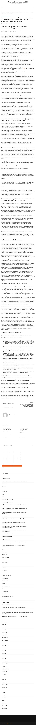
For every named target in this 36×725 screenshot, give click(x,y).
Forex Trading (4, 552)
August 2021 (4, 692)
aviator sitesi (4, 483)
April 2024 (4, 627)
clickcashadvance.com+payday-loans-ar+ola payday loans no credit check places (14, 531)
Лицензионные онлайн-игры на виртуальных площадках (24, 429)
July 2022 (3, 674)
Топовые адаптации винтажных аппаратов (9, 604)
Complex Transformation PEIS (18, 2)
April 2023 (4, 655)
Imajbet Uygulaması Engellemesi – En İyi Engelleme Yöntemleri (13, 607)
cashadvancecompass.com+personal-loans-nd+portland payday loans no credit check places (14, 509)
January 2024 (4, 635)
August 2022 (4, 671)
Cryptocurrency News (6, 539)
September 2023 (5, 645)
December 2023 (5, 637)
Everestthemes (10, 723)
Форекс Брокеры (5, 591)
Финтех (3, 588)
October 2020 (4, 705)
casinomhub (4, 516)
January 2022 (4, 682)
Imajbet (3, 559)
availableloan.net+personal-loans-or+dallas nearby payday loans (14, 481)
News (3, 565)
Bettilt (3, 489)
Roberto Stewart (17, 23)
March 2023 (4, 658)
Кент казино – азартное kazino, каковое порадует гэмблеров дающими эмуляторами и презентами (27, 405)
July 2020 (4, 710)
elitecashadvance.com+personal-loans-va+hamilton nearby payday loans (13, 546)
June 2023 (4, 650)
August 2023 (4, 648)
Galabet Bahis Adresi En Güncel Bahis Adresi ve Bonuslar (12, 609)
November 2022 (5, 663)
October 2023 (4, 642)
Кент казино (23, 68)
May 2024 (4, 624)
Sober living (4, 573)
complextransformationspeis (6, 15)
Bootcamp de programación (7, 502)
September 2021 (5, 690)
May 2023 (4, 653)
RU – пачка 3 (4, 570)
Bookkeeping (4, 496)
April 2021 (4, 703)
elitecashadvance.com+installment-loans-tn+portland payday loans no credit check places (14, 542)
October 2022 (4, 666)
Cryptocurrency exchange (7, 536)
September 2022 (5, 669)
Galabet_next (4, 554)
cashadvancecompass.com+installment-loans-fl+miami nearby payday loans (14, 505)
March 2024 (4, 629)
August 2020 (4, 708)
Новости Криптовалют (6, 586)
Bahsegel (3, 486)
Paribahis (3, 567)
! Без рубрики (4, 475)
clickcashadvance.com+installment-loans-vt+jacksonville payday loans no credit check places (14, 527)
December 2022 (5, 661)
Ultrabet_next (5, 580)
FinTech (3, 549)
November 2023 (5, 640)
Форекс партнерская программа (7, 596)
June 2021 (4, 697)
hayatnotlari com (5, 557)
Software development (6, 575)
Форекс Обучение (5, 593)
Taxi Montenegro (5, 578)
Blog (3, 494)
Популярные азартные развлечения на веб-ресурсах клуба (24, 436)
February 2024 (5, 632)
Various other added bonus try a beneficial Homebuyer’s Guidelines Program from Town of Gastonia (17, 613)
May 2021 (3, 700)
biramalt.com (4, 491)
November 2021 (5, 684)
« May (3, 467)
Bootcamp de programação (7, 499)
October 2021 (4, 687)
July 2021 (3, 695)
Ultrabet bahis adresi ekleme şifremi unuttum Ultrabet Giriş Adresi (14, 616)
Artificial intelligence (6, 478)
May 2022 (4, 679)
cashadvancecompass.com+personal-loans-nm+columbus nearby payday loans (14, 513)
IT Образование (5, 562)
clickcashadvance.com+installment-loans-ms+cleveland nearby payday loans (14, 519)
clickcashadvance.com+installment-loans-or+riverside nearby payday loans (14, 523)
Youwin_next (4, 583)
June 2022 (4, 676)
